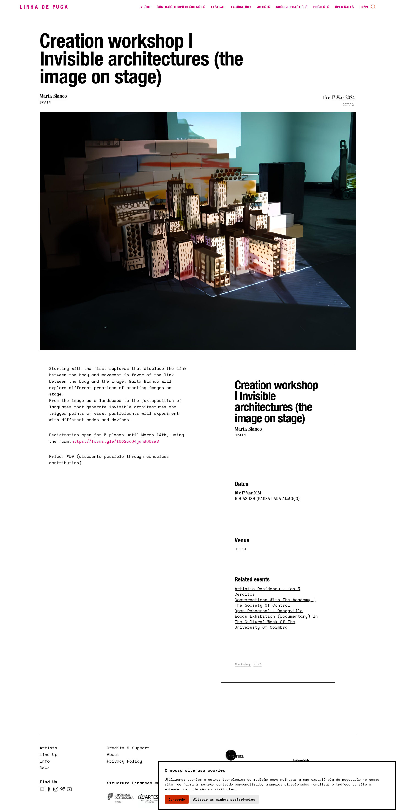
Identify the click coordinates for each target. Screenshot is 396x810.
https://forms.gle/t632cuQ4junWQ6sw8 (115, 441)
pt (367, 7)
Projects (321, 7)
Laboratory (241, 7)
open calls (344, 7)
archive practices (291, 7)
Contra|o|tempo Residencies (181, 7)
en (362, 7)
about (145, 7)
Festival (218, 7)
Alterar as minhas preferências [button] (224, 799)
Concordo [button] (176, 799)
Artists (263, 7)
